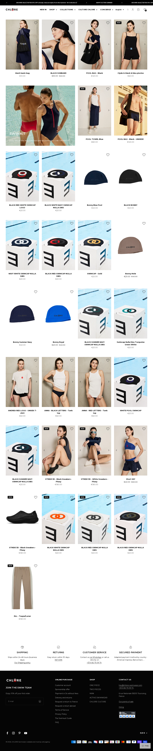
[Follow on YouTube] (25, 733)
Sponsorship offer (62, 689)
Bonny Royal (58, 342)
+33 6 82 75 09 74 (94, 663)
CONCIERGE (105, 10)
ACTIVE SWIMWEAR (98, 698)
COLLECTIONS (66, 10)
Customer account (63, 685)
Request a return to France (66, 702)
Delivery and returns (63, 698)
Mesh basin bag (22, 73)
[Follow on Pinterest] (19, 733)
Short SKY (130, 479)
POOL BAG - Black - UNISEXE (131, 139)
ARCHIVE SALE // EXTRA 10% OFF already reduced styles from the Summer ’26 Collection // (34, 2)
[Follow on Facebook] (7, 733)
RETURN (58, 660)
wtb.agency (46, 742)
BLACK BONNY (130, 205)
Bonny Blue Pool (94, 205)
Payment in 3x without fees (66, 693)
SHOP (52, 10)
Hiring (121, 707)
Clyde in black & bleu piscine (131, 73)
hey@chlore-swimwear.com (130, 685)
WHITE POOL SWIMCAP (130, 410)
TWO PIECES (95, 689)
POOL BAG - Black (94, 73)
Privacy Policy (61, 714)
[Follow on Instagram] (13, 733)
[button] (145, 9)
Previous (8, 44)
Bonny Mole (130, 274)
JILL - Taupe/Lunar (22, 616)
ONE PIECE (95, 685)
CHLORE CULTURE (98, 702)
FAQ (57, 722)
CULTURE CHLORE (86, 10)
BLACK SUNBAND (58, 73)
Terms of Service (62, 710)
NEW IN (43, 10)
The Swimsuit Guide (63, 718)
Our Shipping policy (22, 663)
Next (36, 44)
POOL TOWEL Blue (94, 139)
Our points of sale (126, 702)
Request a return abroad (65, 706)
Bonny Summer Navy (22, 342)
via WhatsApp (95, 657)
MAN (92, 693)
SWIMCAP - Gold (94, 274)
